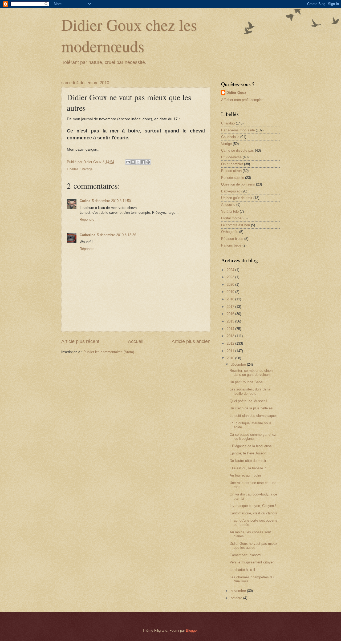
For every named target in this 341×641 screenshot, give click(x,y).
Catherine (87, 235)
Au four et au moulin (245, 475)
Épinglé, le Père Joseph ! (249, 453)
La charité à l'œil (242, 570)
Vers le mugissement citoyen (252, 562)
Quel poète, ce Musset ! (248, 401)
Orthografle (229, 232)
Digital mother (231, 218)
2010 (231, 358)
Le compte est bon (235, 225)
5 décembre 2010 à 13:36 (116, 235)
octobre (237, 598)
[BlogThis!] (133, 162)
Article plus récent (80, 341)
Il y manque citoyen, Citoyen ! (253, 506)
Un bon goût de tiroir (236, 198)
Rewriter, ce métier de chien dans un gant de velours (251, 373)
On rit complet (232, 164)
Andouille (228, 205)
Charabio (228, 123)
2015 (231, 321)
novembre (239, 591)
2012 (231, 343)
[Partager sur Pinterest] (148, 162)
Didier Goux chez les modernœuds (129, 35)
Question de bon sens (238, 184)
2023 (231, 277)
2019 (231, 292)
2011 (231, 351)
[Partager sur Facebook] (143, 162)
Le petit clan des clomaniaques (254, 416)
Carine (85, 201)
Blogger (191, 630)
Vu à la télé (230, 211)
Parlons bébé (231, 245)
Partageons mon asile (238, 130)
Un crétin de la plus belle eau (252, 408)
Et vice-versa (231, 157)
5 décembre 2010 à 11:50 (111, 201)
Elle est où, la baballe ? (248, 468)
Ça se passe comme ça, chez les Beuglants (253, 437)
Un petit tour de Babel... (248, 382)
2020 (231, 285)
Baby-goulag (230, 191)
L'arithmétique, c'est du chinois (253, 513)
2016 (231, 314)
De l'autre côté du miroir (248, 461)
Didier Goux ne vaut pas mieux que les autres (253, 546)
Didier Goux (236, 93)
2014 (231, 329)
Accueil (135, 341)
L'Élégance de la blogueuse (251, 446)
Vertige (87, 169)
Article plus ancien (191, 341)
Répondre (87, 219)
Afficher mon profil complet (242, 100)
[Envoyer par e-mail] (128, 162)
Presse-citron (231, 171)
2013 (231, 336)
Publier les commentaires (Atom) (108, 352)
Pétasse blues (232, 239)
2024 (231, 270)
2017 (231, 307)
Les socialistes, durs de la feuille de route (250, 391)
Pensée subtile (232, 178)
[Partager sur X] (138, 162)
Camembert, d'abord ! (246, 555)
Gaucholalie (230, 137)
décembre (239, 364)
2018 (231, 299)
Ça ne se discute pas (237, 150)
